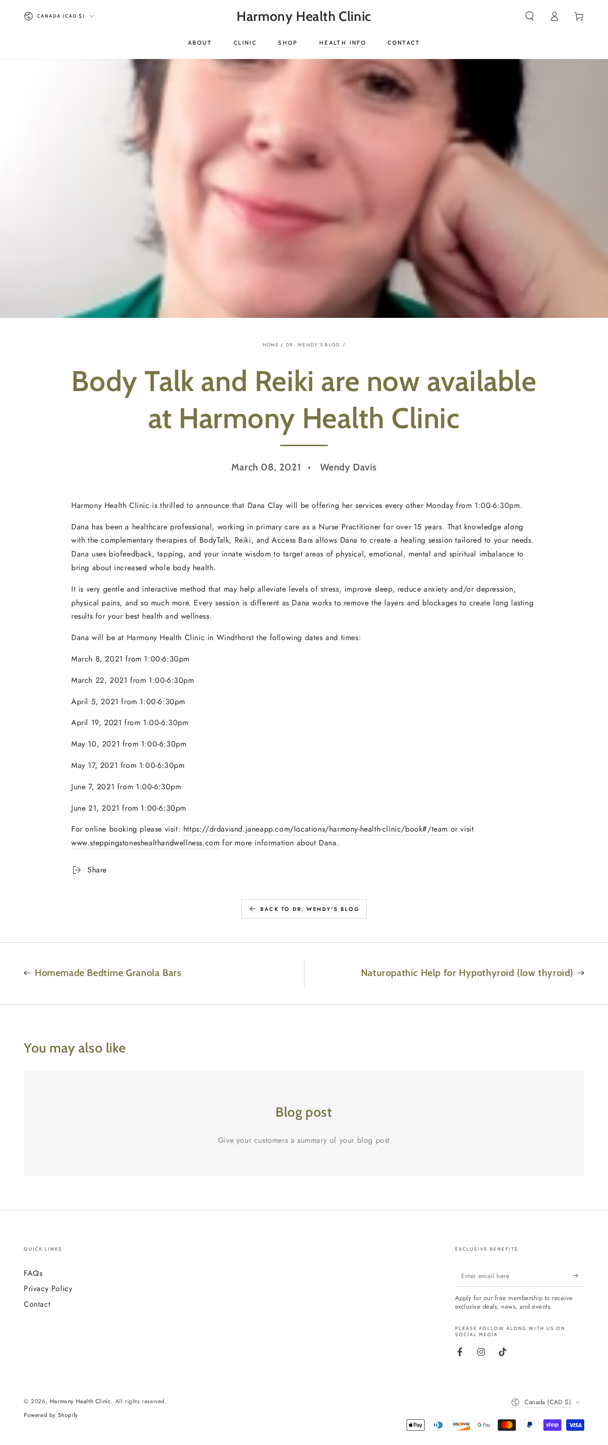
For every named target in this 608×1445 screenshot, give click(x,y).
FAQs (33, 1273)
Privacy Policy (48, 1288)
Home (271, 344)
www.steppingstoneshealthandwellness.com (145, 842)
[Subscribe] (578, 1275)
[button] (529, 16)
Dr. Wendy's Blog (313, 344)
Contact (37, 1304)
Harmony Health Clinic (80, 1401)
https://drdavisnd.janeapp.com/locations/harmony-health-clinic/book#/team (315, 828)
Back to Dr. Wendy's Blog (310, 909)
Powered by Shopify (51, 1415)
